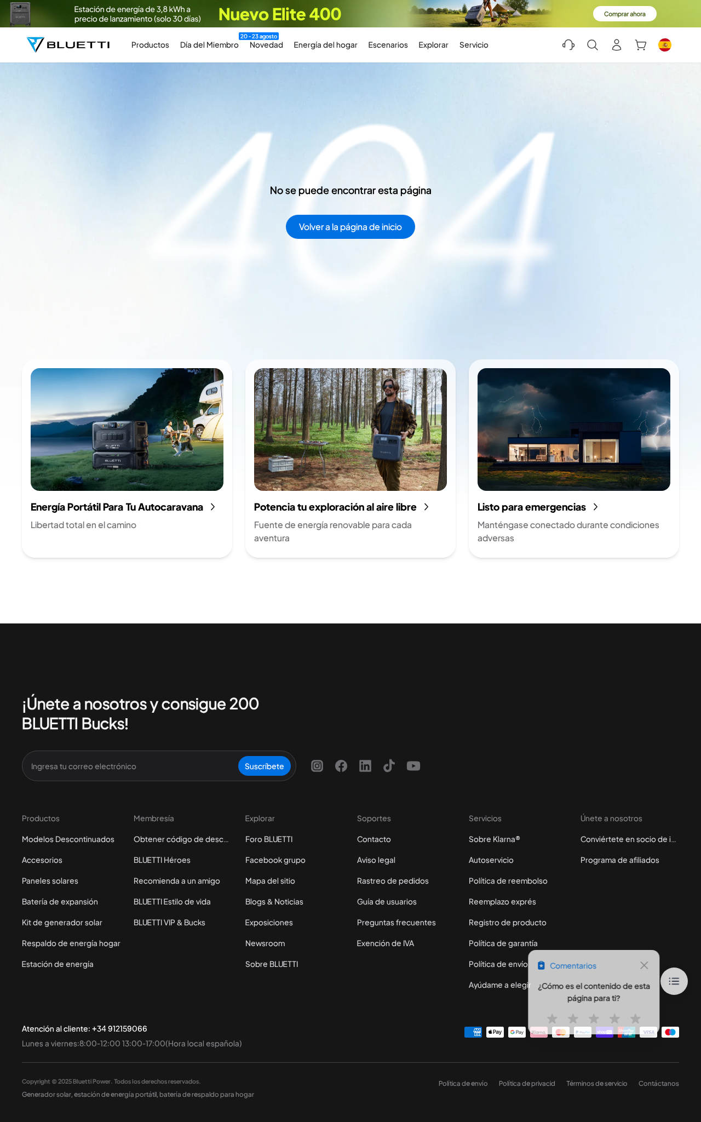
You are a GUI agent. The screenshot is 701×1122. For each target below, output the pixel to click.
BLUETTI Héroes (162, 860)
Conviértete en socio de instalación (630, 839)
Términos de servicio (597, 1083)
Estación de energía (58, 964)
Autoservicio (491, 860)
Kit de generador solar (62, 922)
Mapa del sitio (270, 880)
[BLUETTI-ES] (68, 44)
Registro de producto (508, 922)
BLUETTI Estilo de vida (172, 901)
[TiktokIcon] (389, 766)
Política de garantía (503, 943)
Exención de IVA (385, 943)
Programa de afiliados (620, 860)
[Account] (617, 45)
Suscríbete (264, 766)
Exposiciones (269, 922)
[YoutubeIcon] (413, 766)
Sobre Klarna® (494, 839)
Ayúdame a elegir (500, 984)
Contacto (374, 839)
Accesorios (42, 860)
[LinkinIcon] (365, 766)
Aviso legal (376, 860)
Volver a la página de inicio (350, 226)
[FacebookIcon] (341, 766)
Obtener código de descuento (183, 839)
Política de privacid (527, 1083)
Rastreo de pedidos (393, 880)
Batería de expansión (60, 901)
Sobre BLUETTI (271, 964)
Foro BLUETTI (268, 839)
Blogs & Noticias (274, 901)
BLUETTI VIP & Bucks (169, 922)
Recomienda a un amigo (177, 880)
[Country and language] (665, 45)
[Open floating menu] (674, 981)
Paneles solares (50, 880)
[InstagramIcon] (317, 766)
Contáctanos (659, 1083)
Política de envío (498, 964)
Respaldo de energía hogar (71, 943)
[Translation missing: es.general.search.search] (592, 45)
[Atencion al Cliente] (568, 45)
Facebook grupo (275, 860)
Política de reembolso (508, 880)
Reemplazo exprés (502, 901)
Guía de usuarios (387, 901)
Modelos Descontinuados (68, 839)
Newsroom (265, 943)
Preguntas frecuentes (396, 922)
